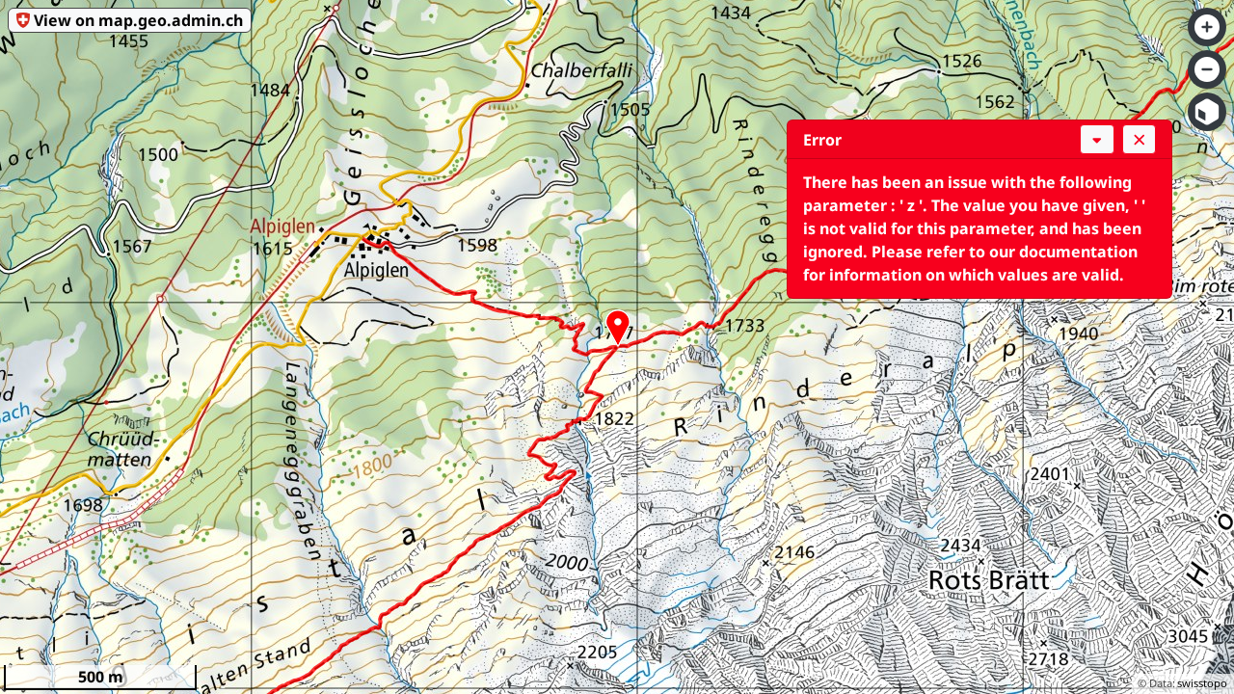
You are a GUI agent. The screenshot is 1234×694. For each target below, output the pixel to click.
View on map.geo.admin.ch (138, 20)
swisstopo (1202, 683)
